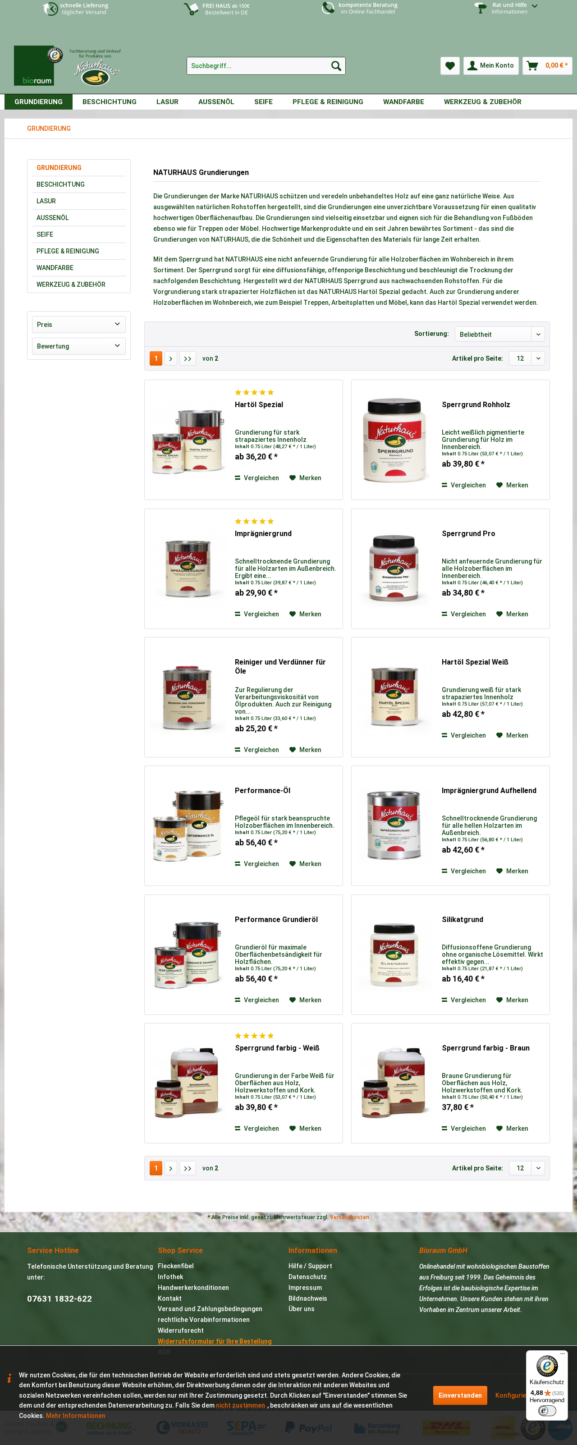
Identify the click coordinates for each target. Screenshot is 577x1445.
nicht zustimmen (240, 1405)
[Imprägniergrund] (187, 568)
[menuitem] (501, 15)
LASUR (46, 201)
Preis (44, 324)
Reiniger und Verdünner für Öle (280, 666)
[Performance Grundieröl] (187, 954)
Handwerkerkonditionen (193, 1287)
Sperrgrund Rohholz (476, 404)
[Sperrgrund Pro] (394, 568)
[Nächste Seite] (171, 358)
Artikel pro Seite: (477, 358)
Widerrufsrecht (181, 1330)
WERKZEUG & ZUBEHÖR (71, 284)
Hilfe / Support (310, 1266)
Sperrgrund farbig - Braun (486, 1048)
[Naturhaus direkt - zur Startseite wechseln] (72, 62)
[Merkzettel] (450, 66)
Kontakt (170, 1298)
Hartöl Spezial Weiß (475, 662)
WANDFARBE (55, 267)
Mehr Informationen (75, 1415)
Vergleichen (261, 478)
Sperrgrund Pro (468, 533)
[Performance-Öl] (187, 825)
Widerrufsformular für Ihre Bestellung (215, 1341)
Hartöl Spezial (259, 404)
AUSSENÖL (53, 217)
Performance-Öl (262, 790)
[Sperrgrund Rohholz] (394, 440)
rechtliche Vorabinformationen (204, 1319)
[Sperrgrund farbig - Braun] (394, 1083)
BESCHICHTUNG (61, 184)
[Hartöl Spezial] (187, 440)
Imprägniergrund (263, 533)
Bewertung (53, 346)
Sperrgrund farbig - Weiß (277, 1048)
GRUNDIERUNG (59, 167)
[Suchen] (336, 66)
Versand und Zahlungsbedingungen (210, 1308)
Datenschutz (307, 1276)
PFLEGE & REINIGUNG (68, 251)
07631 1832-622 (59, 1299)
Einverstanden (460, 1395)
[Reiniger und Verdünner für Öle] (187, 697)
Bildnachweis (307, 1298)
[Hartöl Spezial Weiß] (394, 697)
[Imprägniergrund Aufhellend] (394, 825)
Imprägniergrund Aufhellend (489, 790)
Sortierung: (431, 333)
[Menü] (562, 1355)
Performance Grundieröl (276, 919)
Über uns (301, 1308)
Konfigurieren (515, 1395)
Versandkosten (349, 1217)
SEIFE (45, 234)
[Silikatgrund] (394, 954)
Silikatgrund (462, 919)
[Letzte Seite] (187, 358)
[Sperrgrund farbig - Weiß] (187, 1083)
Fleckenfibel (176, 1266)
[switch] (547, 1410)
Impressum (305, 1287)
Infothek (170, 1276)
